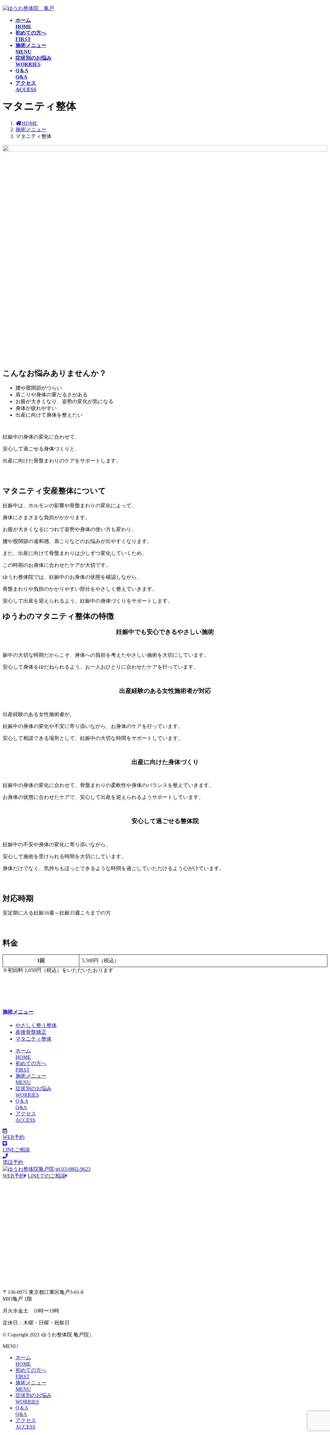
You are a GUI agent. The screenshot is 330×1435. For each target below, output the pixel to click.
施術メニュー (18, 1011)
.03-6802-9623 (73, 1169)
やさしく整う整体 (36, 1025)
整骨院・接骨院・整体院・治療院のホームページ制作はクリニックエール (177, 1334)
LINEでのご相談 (46, 1175)
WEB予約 (13, 1175)
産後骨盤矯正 (30, 1032)
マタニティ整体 (33, 1039)
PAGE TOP (317, 1385)
